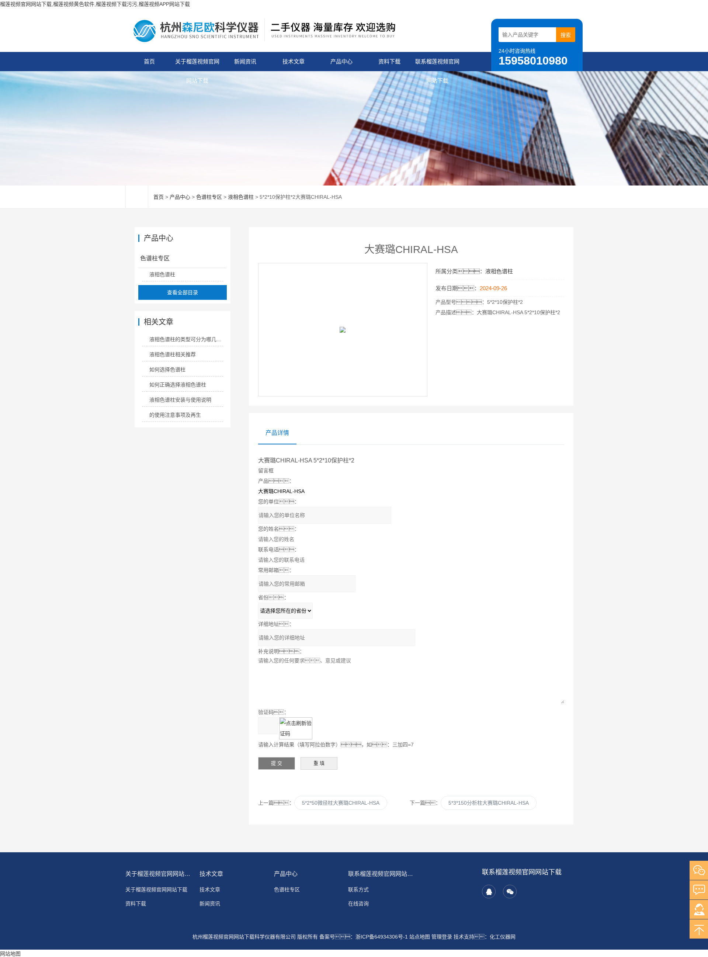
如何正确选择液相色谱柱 (177, 385)
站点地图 (419, 937)
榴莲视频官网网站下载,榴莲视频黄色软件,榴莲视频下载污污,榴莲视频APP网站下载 (95, 4)
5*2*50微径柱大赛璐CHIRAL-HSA (340, 803)
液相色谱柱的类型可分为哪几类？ (186, 339)
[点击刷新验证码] (295, 728)
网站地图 (10, 954)
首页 (149, 61)
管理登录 (441, 937)
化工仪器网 (503, 937)
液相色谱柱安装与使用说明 (180, 400)
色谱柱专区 (209, 197)
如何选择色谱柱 (167, 369)
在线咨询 (358, 903)
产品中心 (341, 61)
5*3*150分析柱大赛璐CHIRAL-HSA (488, 803)
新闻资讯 (245, 61)
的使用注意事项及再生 (175, 415)
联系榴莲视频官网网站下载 (437, 64)
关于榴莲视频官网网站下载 (197, 64)
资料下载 (389, 61)
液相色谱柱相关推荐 (172, 354)
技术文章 (293, 61)
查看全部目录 (182, 292)
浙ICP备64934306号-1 (381, 937)
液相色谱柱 (241, 197)
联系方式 (358, 889)
